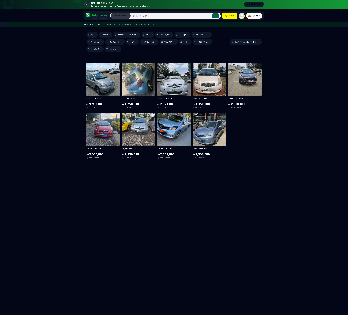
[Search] (215, 15)
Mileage (182, 35)
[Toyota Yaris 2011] (103, 137)
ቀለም (132, 42)
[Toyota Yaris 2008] (174, 86)
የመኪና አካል (95, 42)
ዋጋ (92, 35)
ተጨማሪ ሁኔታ (115, 42)
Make (105, 35)
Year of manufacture (127, 35)
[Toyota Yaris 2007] (138, 86)
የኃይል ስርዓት (169, 42)
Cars (100, 24)
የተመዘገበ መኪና (201, 35)
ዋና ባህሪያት (95, 49)
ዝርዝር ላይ (113, 49)
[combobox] (175, 16)
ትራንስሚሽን (164, 35)
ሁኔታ (148, 35)
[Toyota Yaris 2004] (103, 86)
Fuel (185, 42)
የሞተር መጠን (149, 42)
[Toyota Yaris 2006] (209, 86)
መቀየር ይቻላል (202, 42)
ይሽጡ (231, 15)
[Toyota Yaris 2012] (174, 137)
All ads (90, 24)
